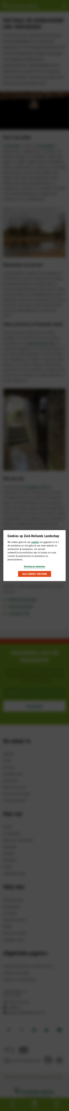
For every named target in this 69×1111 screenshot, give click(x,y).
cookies (35, 541)
